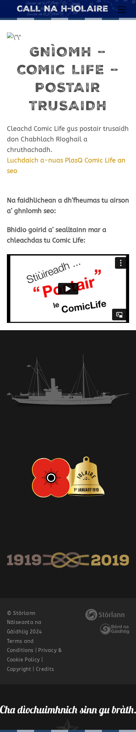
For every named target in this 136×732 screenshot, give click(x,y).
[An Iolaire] (62, 9)
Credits (45, 669)
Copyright (19, 669)
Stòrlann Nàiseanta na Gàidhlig (24, 622)
